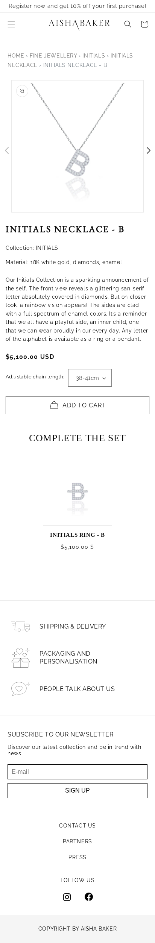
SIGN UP (77, 790)
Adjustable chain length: (35, 377)
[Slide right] (148, 150)
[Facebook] (89, 897)
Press (77, 857)
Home (16, 56)
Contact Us (77, 826)
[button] (11, 24)
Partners (77, 841)
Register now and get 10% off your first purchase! (77, 6)
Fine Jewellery (53, 56)
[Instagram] (66, 897)
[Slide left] (6, 150)
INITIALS (93, 56)
